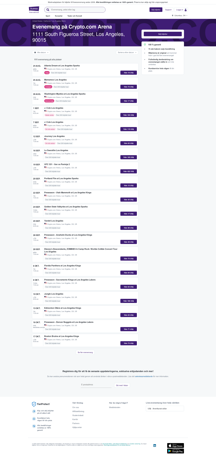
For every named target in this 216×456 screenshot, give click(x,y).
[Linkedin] (154, 449)
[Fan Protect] (41, 404)
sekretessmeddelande (144, 376)
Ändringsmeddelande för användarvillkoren (117, 445)
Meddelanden (114, 407)
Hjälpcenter (77, 427)
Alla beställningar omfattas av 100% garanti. (115, 2)
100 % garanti (154, 44)
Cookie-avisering (135, 444)
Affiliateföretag (78, 411)
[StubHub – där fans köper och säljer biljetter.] (34, 9)
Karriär (75, 419)
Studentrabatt (78, 415)
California (47, 21)
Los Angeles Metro (59, 21)
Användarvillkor (107, 444)
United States (37, 21)
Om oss (75, 407)
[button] (163, 34)
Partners (76, 423)
